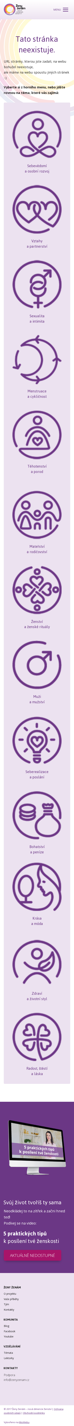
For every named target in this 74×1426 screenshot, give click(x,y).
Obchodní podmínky (34, 1413)
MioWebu (24, 1422)
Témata (8, 1352)
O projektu (10, 1293)
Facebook (9, 1331)
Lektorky (9, 1358)
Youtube (8, 1336)
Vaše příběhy (11, 1299)
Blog (6, 1326)
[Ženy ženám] (14, 10)
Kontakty (9, 1309)
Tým (6, 1304)
